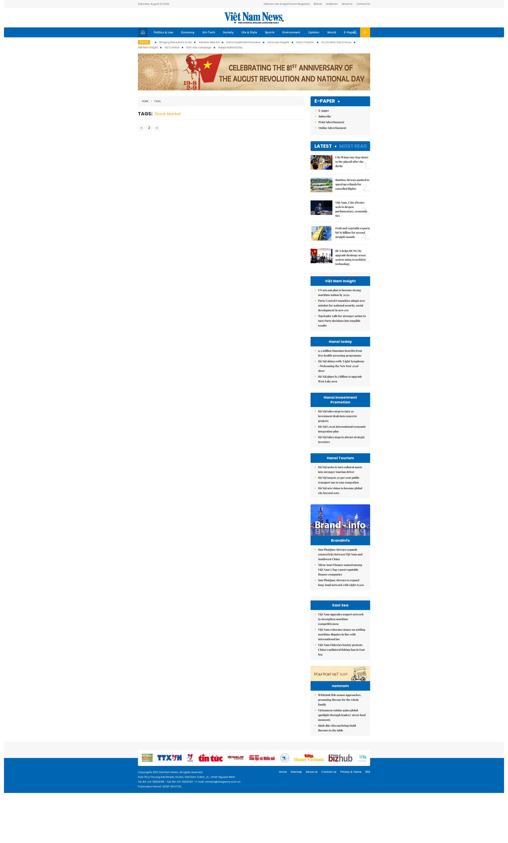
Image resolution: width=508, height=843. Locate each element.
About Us (347, 4)
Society (228, 32)
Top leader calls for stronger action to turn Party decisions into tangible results (342, 320)
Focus (144, 42)
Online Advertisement (332, 128)
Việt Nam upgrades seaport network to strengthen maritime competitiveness (341, 619)
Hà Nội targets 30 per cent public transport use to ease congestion (338, 480)
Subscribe (324, 116)
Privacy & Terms (350, 772)
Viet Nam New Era (209, 42)
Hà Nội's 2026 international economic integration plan (342, 429)
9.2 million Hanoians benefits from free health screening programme (340, 353)
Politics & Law (163, 32)
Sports (269, 32)
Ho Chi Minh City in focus (336, 42)
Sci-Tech (208, 32)
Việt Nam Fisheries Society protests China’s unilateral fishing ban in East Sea (341, 649)
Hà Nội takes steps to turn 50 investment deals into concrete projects (337, 416)
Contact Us (363, 4)
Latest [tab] (323, 146)
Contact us (328, 772)
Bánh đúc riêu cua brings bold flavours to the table (337, 728)
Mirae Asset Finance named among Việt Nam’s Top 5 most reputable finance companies (340, 569)
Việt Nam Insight (148, 47)
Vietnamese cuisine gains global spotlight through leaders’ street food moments (342, 715)
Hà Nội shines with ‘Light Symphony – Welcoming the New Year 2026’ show (341, 366)
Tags (157, 101)
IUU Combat (172, 47)
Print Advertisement (331, 122)
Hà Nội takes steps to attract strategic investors (341, 439)
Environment (291, 32)
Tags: (145, 113)
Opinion (313, 32)
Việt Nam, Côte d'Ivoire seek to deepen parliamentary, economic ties (351, 209)
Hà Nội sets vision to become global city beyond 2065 (340, 490)
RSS (367, 772)
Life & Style (249, 32)
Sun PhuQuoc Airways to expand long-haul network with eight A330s (341, 582)
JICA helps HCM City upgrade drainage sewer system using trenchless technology (350, 257)
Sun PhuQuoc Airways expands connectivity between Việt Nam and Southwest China (340, 554)
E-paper (325, 101)
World (331, 32)
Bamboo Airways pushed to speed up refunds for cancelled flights (352, 184)
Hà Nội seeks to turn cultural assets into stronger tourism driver (340, 469)
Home (145, 101)
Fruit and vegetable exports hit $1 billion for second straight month (352, 232)
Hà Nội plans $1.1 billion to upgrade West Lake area (340, 379)
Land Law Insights (278, 42)
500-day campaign (198, 47)
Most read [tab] (353, 146)
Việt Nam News (254, 17)
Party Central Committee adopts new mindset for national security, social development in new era (341, 305)
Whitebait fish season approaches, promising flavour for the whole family (339, 699)
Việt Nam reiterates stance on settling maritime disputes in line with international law (341, 634)
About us (312, 772)
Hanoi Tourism (305, 42)
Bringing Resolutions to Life (175, 42)
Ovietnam (332, 4)
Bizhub (318, 4)
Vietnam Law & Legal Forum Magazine (287, 4)
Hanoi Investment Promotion (243, 42)
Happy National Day (230, 47)
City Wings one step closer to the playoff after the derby (351, 161)
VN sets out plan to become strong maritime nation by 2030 (339, 292)
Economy (187, 32)
